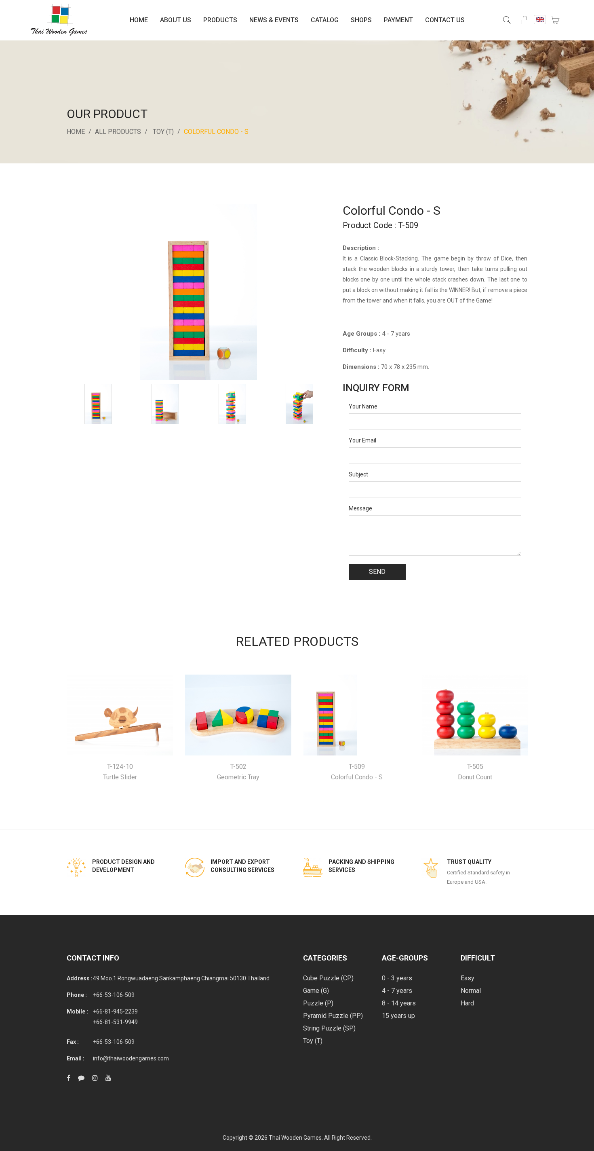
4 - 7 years (397, 990)
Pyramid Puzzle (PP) (333, 1016)
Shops (361, 20)
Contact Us (445, 20)
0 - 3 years (397, 978)
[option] (98, 404)
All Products (118, 131)
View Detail (119, 715)
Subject (358, 474)
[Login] (525, 20)
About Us (175, 20)
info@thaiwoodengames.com (131, 1058)
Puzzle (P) (318, 1003)
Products (220, 20)
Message (360, 508)
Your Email (362, 440)
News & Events (274, 20)
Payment (398, 20)
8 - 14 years (399, 1003)
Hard (467, 1003)
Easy (467, 978)
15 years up (398, 1016)
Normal (471, 990)
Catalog (325, 20)
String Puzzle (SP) (329, 1028)
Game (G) (316, 990)
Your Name (363, 406)
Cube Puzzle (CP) (328, 978)
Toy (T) (163, 131)
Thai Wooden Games (295, 1137)
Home (139, 20)
